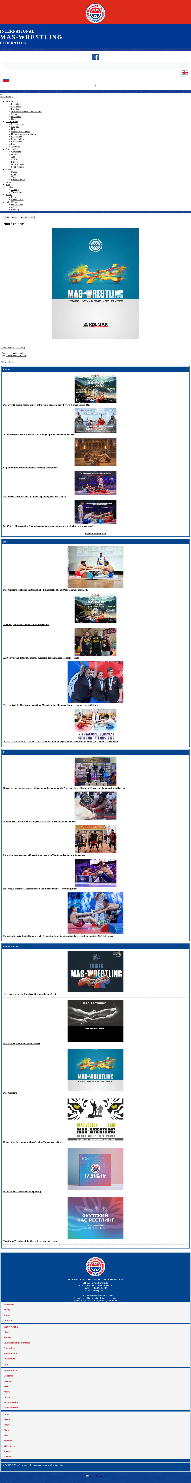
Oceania (14, 154)
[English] (184, 75)
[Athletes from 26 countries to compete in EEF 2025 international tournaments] (95, 819)
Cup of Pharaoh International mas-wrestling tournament (30, 467)
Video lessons (17, 192)
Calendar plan (17, 199)
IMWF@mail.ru (98, 1290)
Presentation (16, 141)
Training (9, 187)
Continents (16, 152)
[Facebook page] (95, 59)
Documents (16, 116)
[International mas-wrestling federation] (95, 23)
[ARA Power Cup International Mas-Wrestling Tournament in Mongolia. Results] (95, 655)
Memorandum (17, 139)
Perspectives (16, 136)
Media (8, 169)
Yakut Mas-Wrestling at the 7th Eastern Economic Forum (30, 1241)
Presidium (15, 109)
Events (9, 194)
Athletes (14, 207)
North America (17, 164)
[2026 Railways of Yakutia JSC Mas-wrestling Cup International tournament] (95, 432)
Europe (14, 162)
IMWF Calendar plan (95, 533)
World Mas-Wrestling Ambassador (26, 111)
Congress (15, 126)
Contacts (15, 119)
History (14, 129)
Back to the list (8, 362)
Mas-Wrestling (12, 121)
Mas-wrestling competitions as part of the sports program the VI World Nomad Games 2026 (46, 405)
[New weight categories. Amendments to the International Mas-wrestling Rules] (95, 886)
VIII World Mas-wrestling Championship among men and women (34, 496)
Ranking (15, 209)
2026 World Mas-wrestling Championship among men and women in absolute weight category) (48, 526)
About (7, 1310)
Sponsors (8, 1451)
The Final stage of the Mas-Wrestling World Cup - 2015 (29, 994)
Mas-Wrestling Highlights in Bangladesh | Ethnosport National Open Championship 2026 (45, 590)
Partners (8, 1456)
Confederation (12, 149)
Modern (7, 1337)
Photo (13, 174)
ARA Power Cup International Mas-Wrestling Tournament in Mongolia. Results (41, 658)
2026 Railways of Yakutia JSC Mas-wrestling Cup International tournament (39, 434)
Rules (13, 144)
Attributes (15, 147)
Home (6, 217)
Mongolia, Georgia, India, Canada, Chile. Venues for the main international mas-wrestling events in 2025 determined (58, 936)
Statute (14, 114)
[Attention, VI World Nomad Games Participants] (95, 622)
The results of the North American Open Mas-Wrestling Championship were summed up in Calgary (50, 705)
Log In (96, 85)
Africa (14, 159)
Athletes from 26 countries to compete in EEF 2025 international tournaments (39, 821)
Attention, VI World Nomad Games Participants (26, 624)
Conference (16, 106)
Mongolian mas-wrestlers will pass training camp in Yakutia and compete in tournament (44, 855)
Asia (13, 157)
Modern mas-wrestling (21, 131)
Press (8, 184)
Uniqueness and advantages (23, 134)
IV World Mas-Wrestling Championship (22, 1191)
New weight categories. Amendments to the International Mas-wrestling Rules (40, 889)
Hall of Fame (11, 202)
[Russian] (6, 82)
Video (13, 177)
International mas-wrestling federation (95, 1279)
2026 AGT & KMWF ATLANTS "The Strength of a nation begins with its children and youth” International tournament (60, 741)
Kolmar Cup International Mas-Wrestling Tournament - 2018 (32, 1142)
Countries (8, 1376)
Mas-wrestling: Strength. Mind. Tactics (21, 1043)
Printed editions (18, 179)
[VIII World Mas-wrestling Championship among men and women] (95, 494)
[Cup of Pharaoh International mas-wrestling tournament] (95, 465)
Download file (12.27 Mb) (13, 347)
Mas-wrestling (6, 96)
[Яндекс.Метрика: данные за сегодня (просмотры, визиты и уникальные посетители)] (95, 1476)
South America (17, 167)
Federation (10, 101)
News (8, 182)
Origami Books (17, 353)
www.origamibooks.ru (16, 355)
